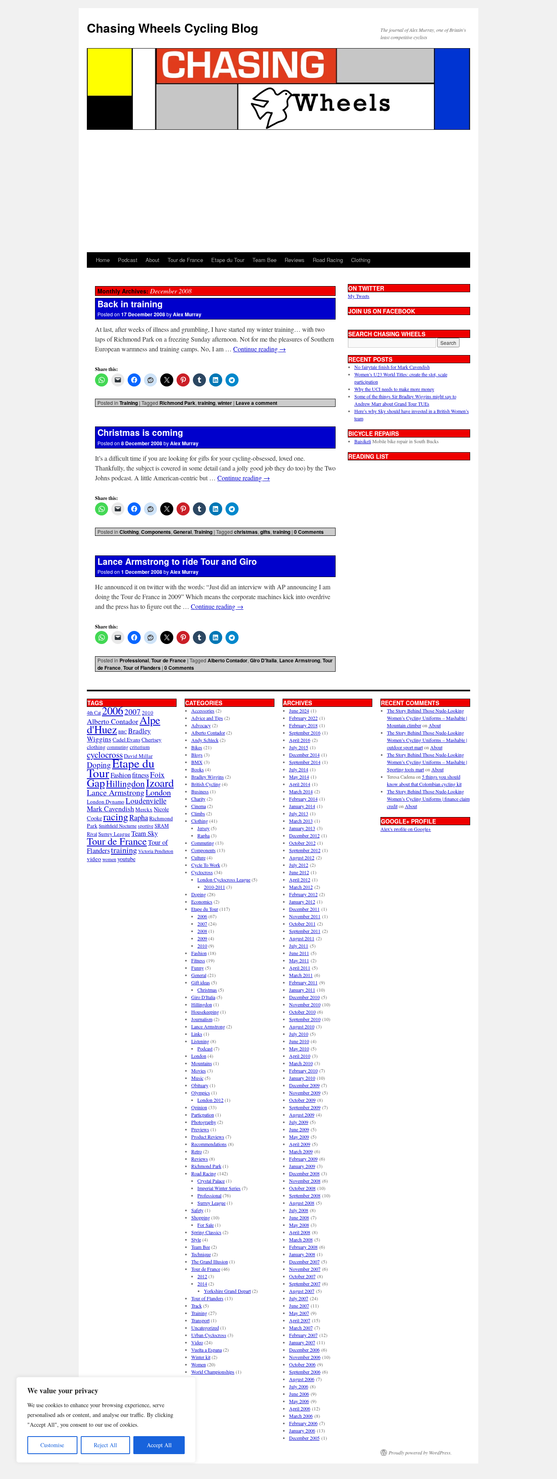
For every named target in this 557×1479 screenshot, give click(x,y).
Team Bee (264, 260)
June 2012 (299, 872)
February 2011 (303, 982)
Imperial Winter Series (219, 1188)
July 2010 (298, 1033)
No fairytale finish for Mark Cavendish (392, 367)
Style (196, 1239)
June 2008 (299, 1217)
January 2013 (302, 828)
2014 (202, 1283)
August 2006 (301, 1379)
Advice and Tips (207, 718)
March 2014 (301, 791)
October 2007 (302, 1276)
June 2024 (299, 710)
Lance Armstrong (299, 660)
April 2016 (299, 740)
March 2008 (301, 1239)
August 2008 (301, 1202)
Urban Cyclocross (208, 1335)
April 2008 (299, 1232)
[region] (106, 1420)
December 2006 (304, 1349)
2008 (202, 931)
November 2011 (304, 916)
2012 (202, 1276)
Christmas (207, 989)
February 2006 (303, 1423)
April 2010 (299, 1056)
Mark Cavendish (110, 808)
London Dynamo (105, 801)
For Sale (205, 1224)
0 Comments (309, 531)
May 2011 (299, 960)
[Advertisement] (278, 191)
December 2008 (304, 1173)
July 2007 (298, 1298)
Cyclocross (202, 872)
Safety (197, 1210)
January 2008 (302, 1254)
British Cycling (206, 784)
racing (115, 816)
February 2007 (303, 1335)
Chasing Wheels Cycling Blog (172, 27)
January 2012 (302, 901)
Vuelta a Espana (206, 1349)
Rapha (138, 817)
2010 (202, 945)
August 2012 (301, 857)
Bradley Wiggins (207, 776)
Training (128, 402)
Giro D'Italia (263, 660)
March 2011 (301, 975)
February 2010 (303, 1070)
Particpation (202, 1114)
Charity (198, 798)
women (109, 859)
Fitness (198, 960)
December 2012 (304, 835)
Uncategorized (205, 1327)
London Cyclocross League (223, 879)
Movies (198, 1070)
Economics (201, 901)
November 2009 (304, 1092)
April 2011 (299, 967)
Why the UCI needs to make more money (394, 389)
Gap (96, 782)
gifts (265, 531)
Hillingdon (125, 783)
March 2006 (301, 1415)
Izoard (160, 782)
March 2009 (301, 1151)
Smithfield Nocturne (118, 826)
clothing (96, 747)
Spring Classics (206, 1232)
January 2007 (302, 1342)
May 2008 (299, 1224)
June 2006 (299, 1393)
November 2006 (304, 1357)
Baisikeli (362, 441)
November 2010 (304, 1004)
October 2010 (302, 1011)
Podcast (127, 260)
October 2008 (302, 1188)
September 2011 (304, 931)
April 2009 (299, 1144)
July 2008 (298, 1210)
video (94, 859)
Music (197, 1078)
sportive (145, 826)
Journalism (201, 1019)
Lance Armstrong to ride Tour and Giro (177, 561)
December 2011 (304, 909)
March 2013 (301, 820)
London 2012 (210, 1100)
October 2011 (302, 923)
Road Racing (328, 260)
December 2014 (304, 754)
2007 (132, 711)
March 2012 (301, 887)
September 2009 (304, 1107)
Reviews (295, 260)
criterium (140, 747)
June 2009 (299, 1129)
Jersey (203, 828)
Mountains (201, 1063)
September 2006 (304, 1371)
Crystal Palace (211, 1180)
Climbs (198, 813)
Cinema (198, 806)
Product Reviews (207, 1136)
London (158, 792)
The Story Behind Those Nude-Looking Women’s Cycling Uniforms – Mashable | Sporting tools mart (427, 762)
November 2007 (304, 1269)
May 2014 (299, 776)
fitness (140, 774)
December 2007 (304, 1261)
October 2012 (302, 842)
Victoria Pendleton (155, 851)
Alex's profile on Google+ (405, 829)
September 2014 (304, 762)
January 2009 (302, 1166)
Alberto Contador (228, 660)
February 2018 (303, 725)
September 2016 (304, 732)
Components (156, 531)
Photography (203, 1122)
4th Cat (94, 712)
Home (103, 260)
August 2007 (301, 1291)
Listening (200, 1041)
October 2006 (302, 1364)
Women (198, 1364)
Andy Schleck (205, 740)
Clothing (360, 260)
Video (197, 1342)
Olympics (200, 1092)
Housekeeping (205, 1011)
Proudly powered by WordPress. (420, 1452)
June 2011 (299, 953)
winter (225, 402)
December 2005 (304, 1438)
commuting (117, 747)
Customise (52, 1445)
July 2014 (298, 769)
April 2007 (299, 1320)
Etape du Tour (227, 260)
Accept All (159, 1445)
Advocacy (201, 725)
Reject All (105, 1445)
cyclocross (105, 754)
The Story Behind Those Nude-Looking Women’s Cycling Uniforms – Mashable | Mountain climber (427, 717)
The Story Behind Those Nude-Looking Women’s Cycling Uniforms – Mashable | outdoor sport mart (427, 740)
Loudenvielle (146, 800)
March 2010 (301, 1063)
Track (196, 1305)
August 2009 (301, 1114)
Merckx (144, 809)
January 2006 (302, 1430)
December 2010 (304, 997)
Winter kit (200, 1357)
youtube (126, 859)
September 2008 (304, 1195)
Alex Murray (187, 314)
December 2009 (304, 1085)
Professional (134, 660)
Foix (157, 774)
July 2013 (298, 813)
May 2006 (299, 1401)
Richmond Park (177, 402)
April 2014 (299, 784)
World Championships (212, 1371)
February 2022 (303, 718)
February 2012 (303, 894)
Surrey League (114, 833)
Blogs (197, 754)
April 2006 (299, 1408)
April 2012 (299, 879)
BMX (197, 762)
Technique (201, 1254)
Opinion (199, 1107)
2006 (112, 710)
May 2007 (299, 1313)
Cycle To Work (205, 865)
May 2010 (299, 1048)
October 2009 (302, 1100)
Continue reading (259, 348)
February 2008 (303, 1247)
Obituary (199, 1085)
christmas (246, 531)
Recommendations (209, 1144)
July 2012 (298, 865)
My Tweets (358, 296)
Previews (200, 1129)
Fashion (121, 774)
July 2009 (298, 1122)
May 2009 (299, 1136)
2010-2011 (214, 887)
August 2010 (301, 1026)
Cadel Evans (126, 739)
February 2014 (303, 798)
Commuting (202, 842)
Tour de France (185, 260)
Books (197, 769)
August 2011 (301, 938)
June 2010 (299, 1041)
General (182, 531)
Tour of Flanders (142, 667)
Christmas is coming (140, 432)
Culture (198, 857)
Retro (196, 1151)
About (152, 260)
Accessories (202, 710)
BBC (122, 732)
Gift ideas (200, 982)
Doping (198, 894)
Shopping (200, 1217)
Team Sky (144, 833)
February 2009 (303, 1158)
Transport (200, 1320)
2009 (202, 938)
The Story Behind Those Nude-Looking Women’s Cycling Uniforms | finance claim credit (428, 798)
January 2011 (302, 989)
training (206, 402)
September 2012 (304, 850)
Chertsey (151, 739)
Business (200, 791)
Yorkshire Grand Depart (227, 1291)
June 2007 (299, 1305)
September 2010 (304, 1019)
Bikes (196, 747)
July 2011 (298, 945)
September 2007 (304, 1283)
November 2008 (304, 1180)
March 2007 (301, 1327)
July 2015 (298, 747)
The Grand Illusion (209, 1261)
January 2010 (302, 1078)
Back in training (130, 304)
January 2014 (302, 806)
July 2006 (298, 1386)
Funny (197, 967)
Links (196, 1033)
